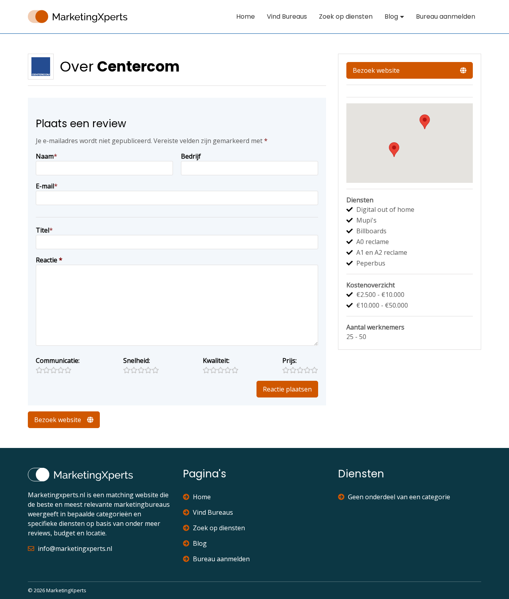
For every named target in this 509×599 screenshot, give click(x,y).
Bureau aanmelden (445, 16)
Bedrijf (191, 156)
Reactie (49, 260)
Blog (391, 16)
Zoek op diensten (346, 16)
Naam (45, 156)
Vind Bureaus (287, 16)
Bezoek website (57, 419)
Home (245, 16)
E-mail (45, 186)
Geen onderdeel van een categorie (399, 496)
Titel (42, 230)
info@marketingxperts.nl (75, 548)
